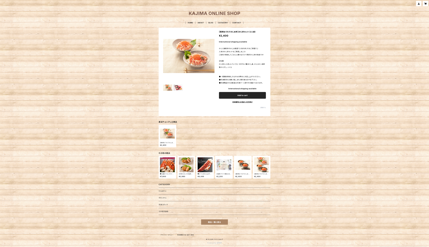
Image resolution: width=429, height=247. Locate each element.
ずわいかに (163, 198)
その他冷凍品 (163, 211)
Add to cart (242, 95)
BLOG (210, 23)
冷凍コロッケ (163, 205)
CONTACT (236, 23)
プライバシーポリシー (167, 235)
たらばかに (162, 191)
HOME (190, 23)
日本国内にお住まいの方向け (242, 102)
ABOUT (201, 23)
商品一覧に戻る (214, 222)
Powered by (212, 243)
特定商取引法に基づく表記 (185, 235)
